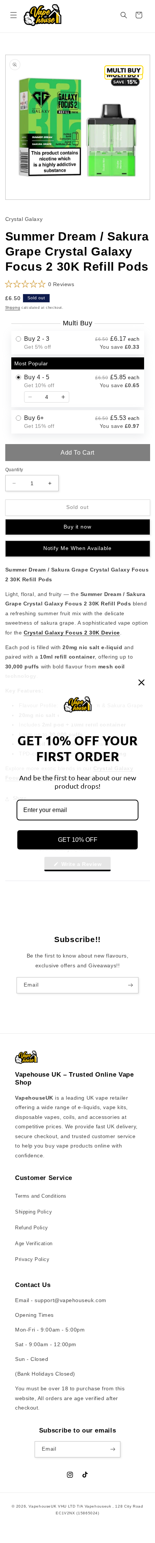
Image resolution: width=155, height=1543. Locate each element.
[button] (13, 15)
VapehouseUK (42, 1506)
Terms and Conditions (41, 1196)
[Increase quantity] (63, 397)
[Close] (141, 682)
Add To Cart (77, 452)
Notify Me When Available (77, 548)
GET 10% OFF (77, 840)
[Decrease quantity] (30, 397)
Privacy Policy (32, 1259)
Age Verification (34, 1243)
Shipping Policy (33, 1212)
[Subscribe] (130, 985)
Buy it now (77, 527)
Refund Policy (31, 1227)
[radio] (77, 342)
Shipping (12, 308)
